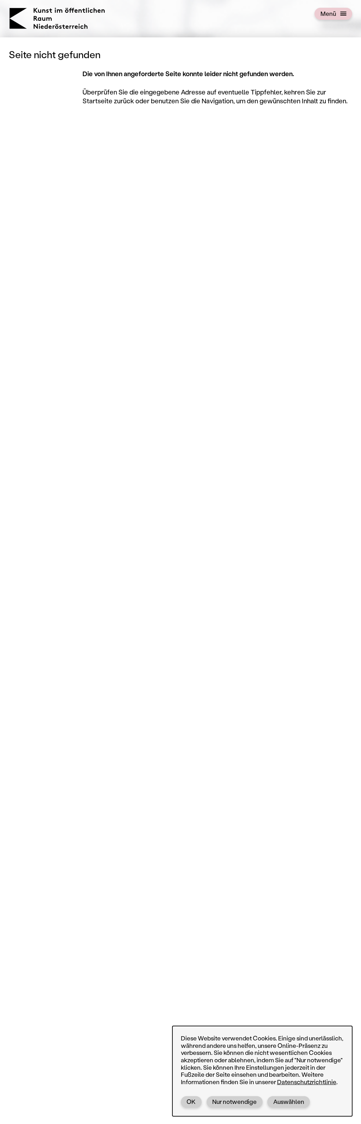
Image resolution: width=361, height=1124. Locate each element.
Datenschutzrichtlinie (306, 1082)
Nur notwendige (234, 1101)
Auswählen (288, 1101)
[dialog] (262, 1071)
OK (191, 1101)
